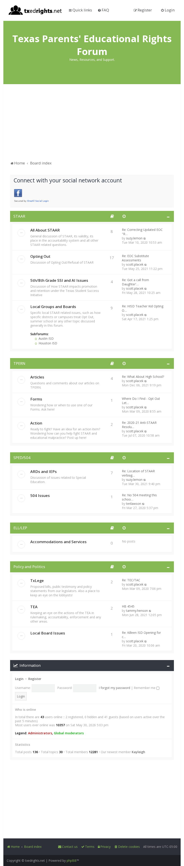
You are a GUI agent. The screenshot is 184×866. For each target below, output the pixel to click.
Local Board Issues (47, 633)
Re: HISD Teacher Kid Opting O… (142, 308)
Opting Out (40, 256)
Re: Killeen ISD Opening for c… (141, 634)
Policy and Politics (29, 566)
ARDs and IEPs (43, 471)
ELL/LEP (20, 527)
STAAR (19, 216)
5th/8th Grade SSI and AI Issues (59, 280)
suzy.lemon (134, 238)
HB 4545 (128, 606)
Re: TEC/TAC (131, 580)
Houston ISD (47, 343)
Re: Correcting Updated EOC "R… (142, 231)
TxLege (37, 580)
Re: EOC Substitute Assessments (135, 258)
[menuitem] (103, 10)
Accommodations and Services (58, 541)
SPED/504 (22, 457)
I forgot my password (114, 688)
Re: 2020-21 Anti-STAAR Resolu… (139, 424)
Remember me (145, 688)
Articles (37, 377)
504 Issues (40, 495)
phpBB (72, 860)
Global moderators (69, 733)
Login (19, 679)
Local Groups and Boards (53, 306)
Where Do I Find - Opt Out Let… (141, 400)
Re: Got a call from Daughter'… (135, 282)
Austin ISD (46, 338)
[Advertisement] (92, 124)
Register (34, 679)
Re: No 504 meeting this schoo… (139, 497)
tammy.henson (137, 610)
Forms (36, 399)
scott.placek (134, 264)
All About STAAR (45, 230)
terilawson (133, 503)
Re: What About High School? (143, 376)
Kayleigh (138, 752)
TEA (33, 606)
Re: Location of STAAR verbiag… (138, 473)
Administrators (40, 733)
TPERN (19, 363)
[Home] (35, 10)
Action (36, 423)
